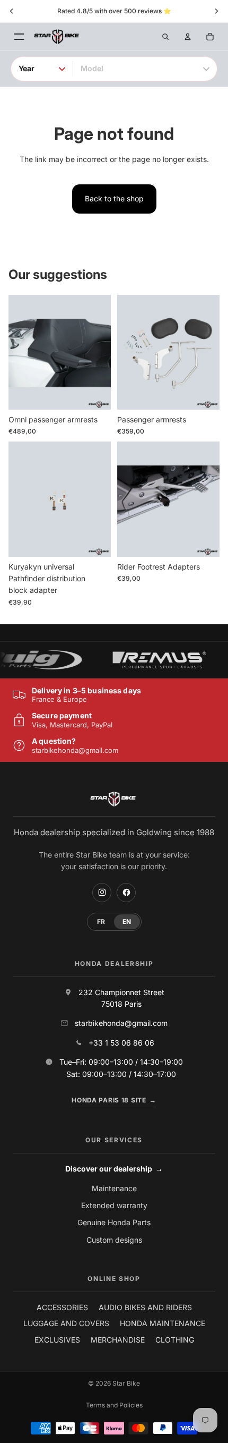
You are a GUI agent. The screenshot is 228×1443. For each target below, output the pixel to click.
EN (126, 922)
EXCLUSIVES (57, 1339)
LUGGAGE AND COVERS (66, 1323)
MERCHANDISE (118, 1339)
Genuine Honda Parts (114, 1222)
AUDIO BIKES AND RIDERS (145, 1307)
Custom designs (114, 1239)
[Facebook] (126, 892)
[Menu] (19, 36)
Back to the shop (114, 198)
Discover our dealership (114, 1168)
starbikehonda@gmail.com (75, 750)
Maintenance (114, 1188)
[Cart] (210, 36)
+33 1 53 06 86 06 (121, 1042)
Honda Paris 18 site (114, 1100)
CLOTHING (174, 1339)
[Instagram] (101, 892)
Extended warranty (114, 1205)
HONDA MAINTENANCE (162, 1323)
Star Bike (126, 1383)
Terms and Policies (114, 1405)
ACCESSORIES (62, 1307)
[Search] (165, 36)
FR (101, 922)
